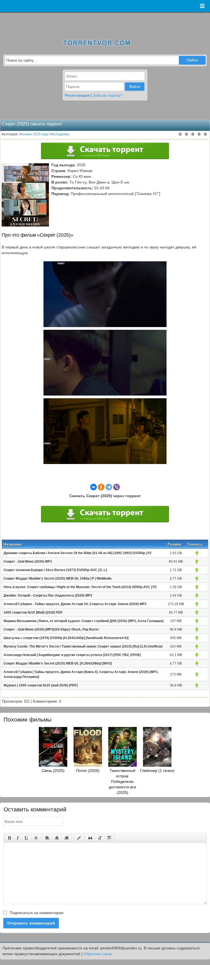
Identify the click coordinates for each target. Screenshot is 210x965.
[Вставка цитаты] (90, 838)
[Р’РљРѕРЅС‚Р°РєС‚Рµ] (93, 487)
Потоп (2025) (88, 770)
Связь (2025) (53, 770)
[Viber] (116, 487)
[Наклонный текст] (18, 838)
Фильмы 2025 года (33, 134)
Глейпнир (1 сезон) (157, 770)
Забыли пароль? (107, 95)
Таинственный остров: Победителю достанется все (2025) (122, 781)
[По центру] (57, 838)
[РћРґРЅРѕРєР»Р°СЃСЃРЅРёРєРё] (101, 487)
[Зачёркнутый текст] (36, 838)
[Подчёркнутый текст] (26, 838)
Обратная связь (98, 954)
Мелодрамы (60, 134)
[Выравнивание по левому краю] (47, 838)
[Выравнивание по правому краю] (66, 838)
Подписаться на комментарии (35, 912)
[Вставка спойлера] (109, 838)
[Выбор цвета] (79, 838)
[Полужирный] (9, 838)
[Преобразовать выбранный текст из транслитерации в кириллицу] (100, 838)
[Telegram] (109, 487)
